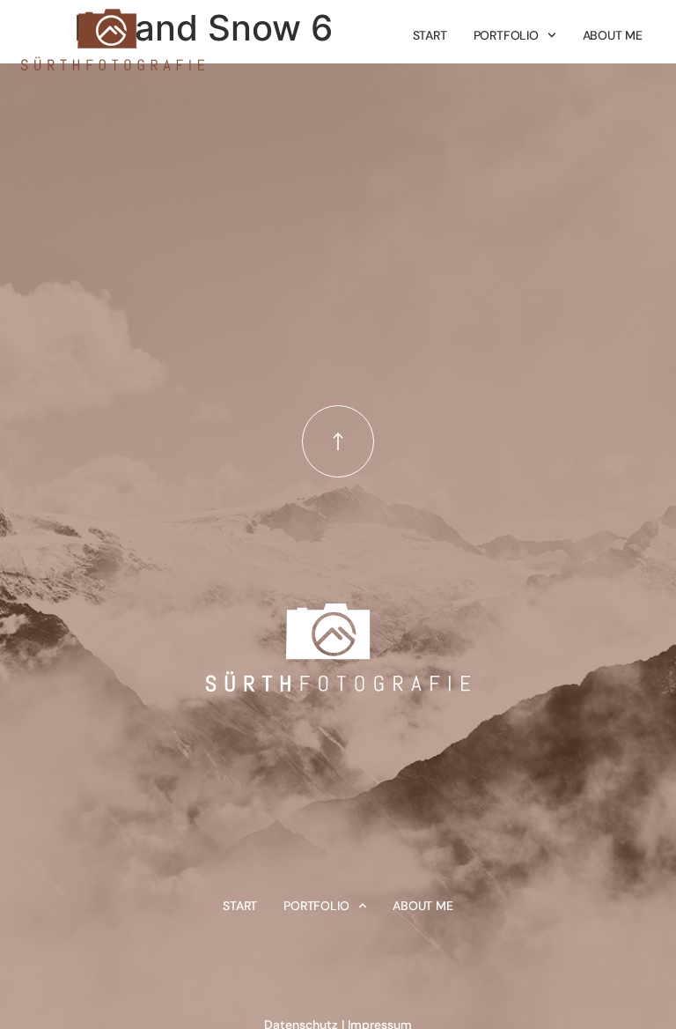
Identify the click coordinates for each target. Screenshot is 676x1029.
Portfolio (506, 35)
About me (613, 35)
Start (430, 35)
